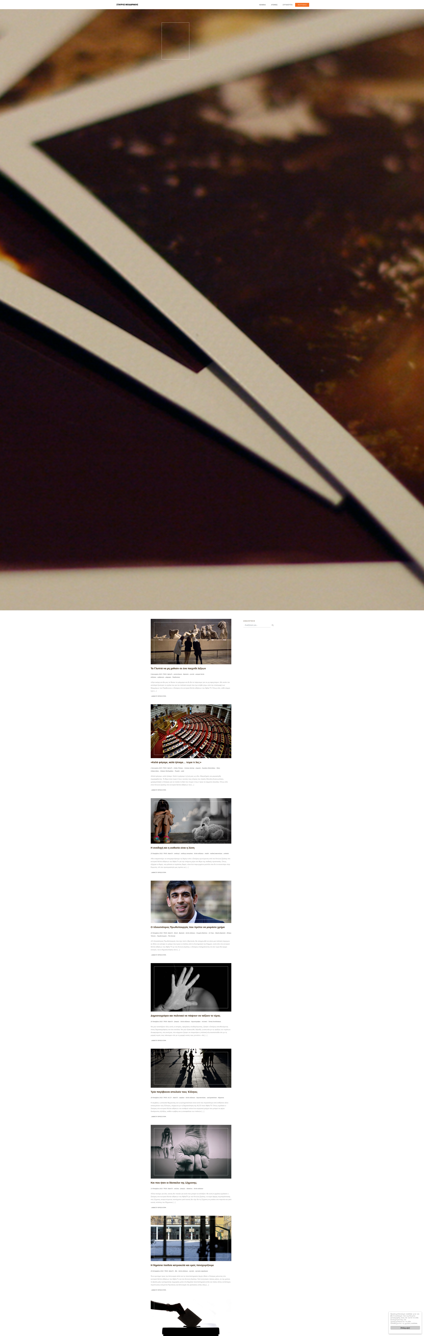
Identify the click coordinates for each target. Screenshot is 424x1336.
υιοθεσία (226, 853)
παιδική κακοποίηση (216, 853)
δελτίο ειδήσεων (198, 853)
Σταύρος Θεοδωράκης (166, 771)
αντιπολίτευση (178, 674)
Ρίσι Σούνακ (171, 936)
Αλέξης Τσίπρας (178, 768)
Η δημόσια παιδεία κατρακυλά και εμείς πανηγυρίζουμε (182, 1265)
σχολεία (191, 1271)
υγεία (182, 771)
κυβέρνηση (161, 677)
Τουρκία (177, 771)
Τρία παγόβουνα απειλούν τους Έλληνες (174, 1091)
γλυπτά (192, 674)
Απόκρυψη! (405, 1327)
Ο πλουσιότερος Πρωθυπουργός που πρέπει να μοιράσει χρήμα (188, 927)
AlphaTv (169, 674)
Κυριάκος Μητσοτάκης (208, 768)
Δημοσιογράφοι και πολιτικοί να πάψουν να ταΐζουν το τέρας (186, 1015)
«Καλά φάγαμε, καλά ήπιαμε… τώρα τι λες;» (176, 762)
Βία (176, 1271)
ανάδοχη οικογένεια (187, 853)
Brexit (176, 933)
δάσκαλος (189, 1188)
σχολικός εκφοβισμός (201, 1271)
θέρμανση (221, 1097)
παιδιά (207, 853)
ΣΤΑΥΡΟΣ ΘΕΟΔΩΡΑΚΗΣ (127, 4)
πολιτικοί (204, 1021)
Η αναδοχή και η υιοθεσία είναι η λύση (172, 847)
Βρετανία (185, 674)
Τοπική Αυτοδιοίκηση (214, 1021)
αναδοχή (177, 853)
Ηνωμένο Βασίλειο (201, 933)
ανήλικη (176, 1188)
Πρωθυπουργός (162, 936)
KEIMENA (262, 5)
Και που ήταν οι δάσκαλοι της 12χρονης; (174, 1182)
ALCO (169, 1097)
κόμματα (198, 768)
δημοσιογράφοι (195, 1021)
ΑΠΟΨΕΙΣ (274, 5)
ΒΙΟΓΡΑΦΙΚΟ (302, 5)
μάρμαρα (168, 677)
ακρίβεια (181, 1097)
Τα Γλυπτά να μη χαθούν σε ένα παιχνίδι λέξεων (178, 668)
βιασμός (176, 1021)
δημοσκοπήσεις (201, 1097)
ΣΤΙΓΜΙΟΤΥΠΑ (287, 5)
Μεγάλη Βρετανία (220, 933)
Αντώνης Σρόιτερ (189, 768)
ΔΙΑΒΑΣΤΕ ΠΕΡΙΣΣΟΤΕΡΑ (158, 696)
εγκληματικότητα (212, 1097)
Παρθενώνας (176, 677)
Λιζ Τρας (211, 933)
